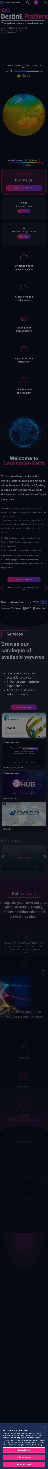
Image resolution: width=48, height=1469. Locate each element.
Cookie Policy (37, 1445)
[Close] (45, 1427)
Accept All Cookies (24, 1464)
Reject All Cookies (24, 1457)
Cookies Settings (24, 1450)
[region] (24, 1446)
